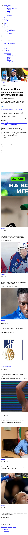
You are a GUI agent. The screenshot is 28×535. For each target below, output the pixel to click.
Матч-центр (10, 33)
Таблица (9, 12)
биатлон (2, 141)
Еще (5, 27)
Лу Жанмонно (4, 146)
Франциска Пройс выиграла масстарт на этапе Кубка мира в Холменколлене (14, 123)
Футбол (6, 19)
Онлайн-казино (11, 30)
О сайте (6, 49)
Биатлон (6, 23)
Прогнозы (9, 29)
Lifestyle (6, 26)
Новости (9, 6)
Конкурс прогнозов (12, 8)
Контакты (6, 50)
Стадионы (9, 15)
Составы (9, 9)
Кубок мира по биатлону (6, 143)
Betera (8, 32)
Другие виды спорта (6, 366)
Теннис (6, 22)
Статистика (10, 13)
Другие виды (7, 24)
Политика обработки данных (8, 43)
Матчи (8, 11)
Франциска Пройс (5, 149)
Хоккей (6, 20)
